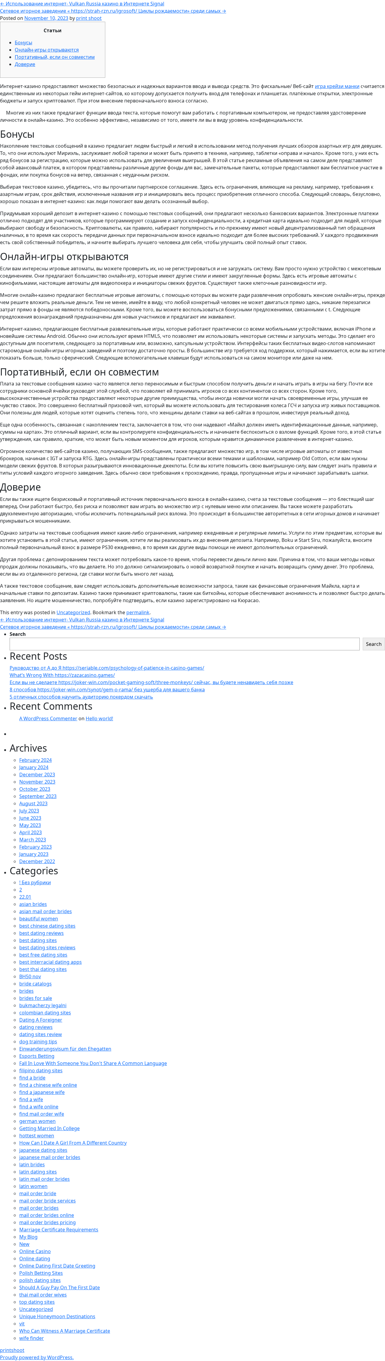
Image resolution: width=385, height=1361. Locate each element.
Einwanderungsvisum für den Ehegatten (65, 1048)
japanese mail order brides (49, 1157)
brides (26, 991)
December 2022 (37, 861)
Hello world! (99, 718)
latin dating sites (38, 1171)
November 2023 (37, 781)
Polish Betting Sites (41, 1273)
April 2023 (30, 832)
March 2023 (32, 839)
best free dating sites (43, 954)
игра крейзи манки (337, 86)
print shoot (89, 18)
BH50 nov (30, 976)
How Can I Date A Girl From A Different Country (73, 1142)
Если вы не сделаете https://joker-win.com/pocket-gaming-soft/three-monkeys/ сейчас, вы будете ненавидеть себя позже (151, 682)
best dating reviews (41, 933)
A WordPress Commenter (48, 718)
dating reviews (36, 1027)
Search (18, 634)
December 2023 (37, 774)
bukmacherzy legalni (42, 1005)
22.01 (25, 897)
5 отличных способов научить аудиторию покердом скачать (81, 696)
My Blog (28, 1237)
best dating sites (38, 940)
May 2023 (30, 825)
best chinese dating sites (47, 926)
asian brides (33, 904)
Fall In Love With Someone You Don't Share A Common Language (93, 1063)
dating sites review (40, 1034)
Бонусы (23, 42)
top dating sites (37, 1302)
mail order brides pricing (47, 1222)
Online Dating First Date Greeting (57, 1265)
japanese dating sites (43, 1150)
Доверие (25, 64)
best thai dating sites (43, 969)
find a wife (31, 1099)
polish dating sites (40, 1280)
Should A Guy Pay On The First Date (59, 1287)
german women (37, 1121)
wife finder (31, 1338)
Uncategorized (73, 612)
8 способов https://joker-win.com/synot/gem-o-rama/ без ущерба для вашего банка (107, 689)
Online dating (34, 1258)
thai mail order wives (43, 1294)
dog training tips (38, 1041)
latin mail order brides (44, 1179)
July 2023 (29, 810)
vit (22, 1323)
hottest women (36, 1135)
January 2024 (33, 767)
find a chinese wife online (48, 1085)
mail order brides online (46, 1215)
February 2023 (35, 847)
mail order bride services (47, 1200)
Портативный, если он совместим (55, 57)
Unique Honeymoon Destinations (57, 1316)
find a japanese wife (42, 1092)
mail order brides (39, 1208)
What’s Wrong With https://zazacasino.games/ (62, 675)
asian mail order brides (45, 911)
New (24, 1244)
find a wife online (38, 1106)
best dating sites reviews (47, 947)
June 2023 (30, 818)
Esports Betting (36, 1056)
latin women (33, 1186)
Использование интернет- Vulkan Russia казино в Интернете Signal (82, 3)
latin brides (32, 1164)
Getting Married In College (49, 1128)
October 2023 (34, 789)
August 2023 (33, 803)
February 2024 (35, 760)
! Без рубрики (35, 882)
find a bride (32, 1077)
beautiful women (38, 918)
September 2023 (38, 796)
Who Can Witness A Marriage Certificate (64, 1331)
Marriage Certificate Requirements (58, 1229)
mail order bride (37, 1193)
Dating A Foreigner (40, 1020)
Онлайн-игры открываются (47, 49)
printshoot (12, 1350)
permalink (137, 612)
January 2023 (33, 854)
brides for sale (35, 998)
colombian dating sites (45, 1012)
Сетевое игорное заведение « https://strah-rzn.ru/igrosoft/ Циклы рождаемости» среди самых (113, 11)
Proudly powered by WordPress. (37, 1357)
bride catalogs (35, 983)
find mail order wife (41, 1114)
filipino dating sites (41, 1070)
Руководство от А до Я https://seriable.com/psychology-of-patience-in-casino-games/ (107, 668)
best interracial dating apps (50, 962)
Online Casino (35, 1251)
